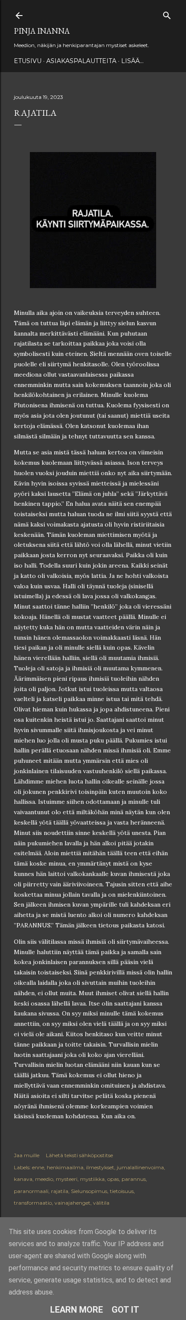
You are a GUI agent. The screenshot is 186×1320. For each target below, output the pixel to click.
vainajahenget (72, 1202)
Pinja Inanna (42, 31)
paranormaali (31, 1191)
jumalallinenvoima (140, 1167)
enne (38, 1167)
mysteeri (66, 1179)
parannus (134, 1179)
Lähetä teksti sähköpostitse (79, 1155)
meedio (44, 1179)
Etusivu (28, 61)
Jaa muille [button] (26, 1155)
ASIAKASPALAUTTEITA (81, 61)
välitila (101, 1202)
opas (113, 1179)
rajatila (59, 1191)
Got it (125, 1309)
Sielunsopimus (89, 1191)
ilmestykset (100, 1167)
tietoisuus (122, 1191)
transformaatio (33, 1202)
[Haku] (167, 13)
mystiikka (92, 1179)
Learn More (76, 1309)
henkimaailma (65, 1167)
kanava (23, 1179)
